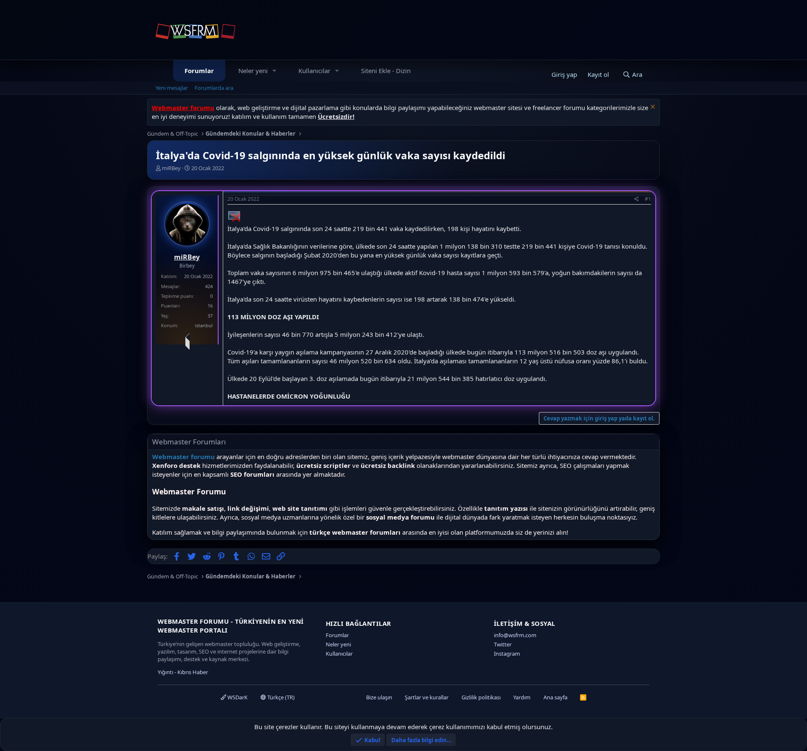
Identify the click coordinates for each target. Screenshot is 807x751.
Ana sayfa (555, 697)
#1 (648, 198)
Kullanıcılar (314, 70)
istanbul (204, 325)
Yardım (521, 697)
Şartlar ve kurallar (426, 697)
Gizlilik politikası (481, 697)
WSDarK (237, 697)
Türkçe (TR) (280, 697)
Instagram (507, 653)
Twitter (503, 644)
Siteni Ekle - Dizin (386, 70)
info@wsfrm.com (515, 635)
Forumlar (199, 70)
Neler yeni (253, 70)
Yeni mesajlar (172, 88)
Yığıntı (165, 672)
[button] (274, 71)
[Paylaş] (636, 199)
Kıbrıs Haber (192, 672)
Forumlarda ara (214, 88)
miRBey (171, 168)
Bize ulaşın (379, 697)
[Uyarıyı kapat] (651, 107)
